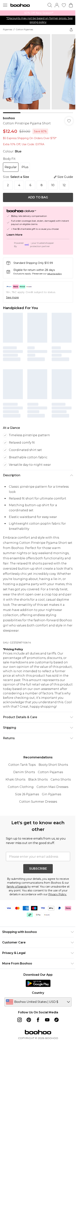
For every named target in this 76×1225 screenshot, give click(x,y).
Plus (25, 167)
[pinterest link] (29, 1020)
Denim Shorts (24, 772)
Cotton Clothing (21, 787)
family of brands (17, 886)
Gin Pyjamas (51, 794)
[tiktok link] (56, 1020)
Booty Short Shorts (53, 764)
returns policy (54, 273)
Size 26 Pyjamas (27, 794)
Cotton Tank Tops (22, 764)
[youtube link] (47, 1020)
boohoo (9, 118)
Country (38, 993)
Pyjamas (7, 29)
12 (64, 185)
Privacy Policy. (57, 894)
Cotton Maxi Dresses (52, 787)
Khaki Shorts (15, 779)
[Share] (71, 29)
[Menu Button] (5, 5)
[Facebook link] (38, 1020)
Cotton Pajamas (50, 772)
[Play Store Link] (38, 983)
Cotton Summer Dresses (38, 801)
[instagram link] (19, 1020)
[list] (38, 13)
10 (52, 185)
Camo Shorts (61, 779)
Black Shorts (38, 779)
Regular (11, 167)
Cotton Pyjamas (24, 29)
